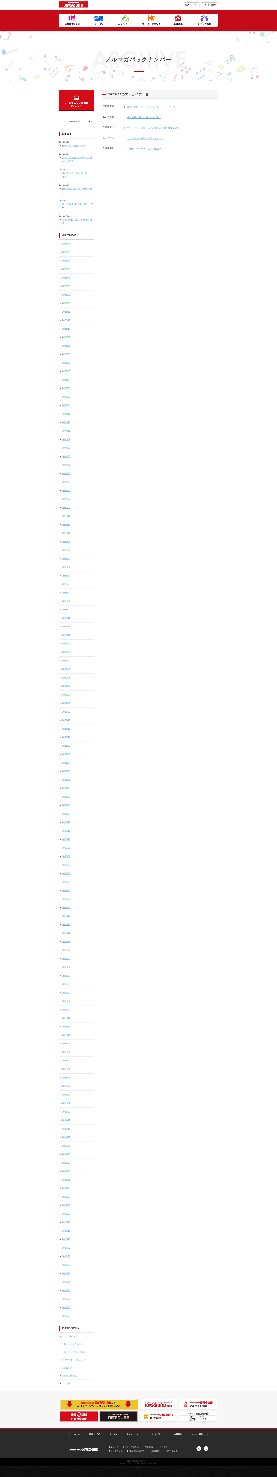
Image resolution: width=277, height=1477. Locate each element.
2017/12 (66, 1120)
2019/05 (66, 975)
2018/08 (66, 1052)
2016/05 (66, 1282)
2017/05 (66, 1180)
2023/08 (66, 550)
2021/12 (66, 720)
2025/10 (66, 329)
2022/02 (66, 703)
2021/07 (66, 763)
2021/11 (66, 729)
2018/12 (66, 1018)
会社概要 (155, 1451)
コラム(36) (65, 1383)
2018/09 (66, 1043)
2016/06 (66, 1273)
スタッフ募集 (197, 1434)
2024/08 (66, 448)
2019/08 (66, 950)
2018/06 (66, 1069)
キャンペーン (132, 1434)
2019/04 (66, 984)
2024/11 (66, 422)
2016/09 (66, 1248)
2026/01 (66, 303)
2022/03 (66, 694)
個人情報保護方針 (137, 1451)
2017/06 (66, 1171)
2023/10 (66, 533)
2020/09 (66, 848)
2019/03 (66, 992)
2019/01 (66, 1009)
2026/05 (66, 269)
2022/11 (66, 626)
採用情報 (163, 1447)
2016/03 (66, 1299)
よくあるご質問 (210, 5)
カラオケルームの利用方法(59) (74, 1352)
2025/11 (66, 320)
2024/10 (66, 431)
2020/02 (66, 899)
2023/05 (66, 575)
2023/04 (66, 584)
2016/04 (66, 1290)
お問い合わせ (171, 1451)
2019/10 (66, 933)
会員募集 (178, 1434)
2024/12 (66, 414)
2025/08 (66, 346)
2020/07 (66, 865)
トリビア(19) (66, 1368)
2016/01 (66, 1316)
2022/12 (66, 618)
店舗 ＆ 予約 (94, 1434)
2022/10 (66, 635)
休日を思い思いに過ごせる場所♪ (144, 117)
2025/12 (66, 312)
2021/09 (66, 746)
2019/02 (66, 1001)
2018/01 (66, 1111)
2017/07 (66, 1163)
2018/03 (66, 1094)
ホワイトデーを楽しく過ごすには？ (145, 138)
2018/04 (66, 1086)
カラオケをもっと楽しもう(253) (74, 1360)
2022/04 (66, 686)
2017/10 (66, 1137)
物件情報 (149, 1447)
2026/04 (66, 278)
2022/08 (66, 652)
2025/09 (66, 337)
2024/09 (66, 439)
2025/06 (66, 363)
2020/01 (66, 907)
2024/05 (66, 473)
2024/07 (66, 456)
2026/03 (66, 286)
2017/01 (66, 1214)
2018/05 (66, 1077)
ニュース (115, 1447)
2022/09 (66, 643)
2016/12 (66, 1222)
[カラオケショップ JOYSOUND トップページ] (83, 1449)
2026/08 (66, 243)
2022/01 (66, 712)
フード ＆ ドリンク (156, 1434)
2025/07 (66, 354)
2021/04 (66, 788)
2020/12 (66, 822)
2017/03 (66, 1197)
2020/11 (66, 831)
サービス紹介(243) (69, 1336)
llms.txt (138, 1467)
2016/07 (66, 1265)
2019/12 (66, 916)
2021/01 (66, 814)
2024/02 (66, 499)
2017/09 (66, 1146)
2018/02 (66, 1103)
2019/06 (66, 967)
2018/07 (66, 1060)
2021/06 (66, 771)
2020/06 (66, 873)
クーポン (113, 1434)
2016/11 (66, 1231)
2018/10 (66, 1035)
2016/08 (66, 1256)
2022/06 (66, 669)
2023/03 (66, 592)
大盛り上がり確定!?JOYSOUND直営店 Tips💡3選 (153, 128)
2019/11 (66, 924)
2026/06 (66, 260)
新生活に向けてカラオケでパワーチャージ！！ (151, 107)
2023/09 (66, 541)
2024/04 (66, 482)
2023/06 (66, 567)
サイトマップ (117, 1451)
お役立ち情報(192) (69, 1375)
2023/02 (66, 601)
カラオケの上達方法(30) (71, 1344)
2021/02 (66, 805)
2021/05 (66, 780)
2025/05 (66, 371)
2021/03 (66, 797)
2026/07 (66, 252)
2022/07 (66, 660)
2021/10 (66, 737)
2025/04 (66, 380)
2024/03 (66, 490)
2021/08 (66, 754)
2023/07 (66, 558)
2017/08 (66, 1154)
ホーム (77, 1434)
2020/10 (66, 839)
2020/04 (66, 882)
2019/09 (66, 941)
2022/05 (66, 677)
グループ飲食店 (132, 1447)
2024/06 (66, 465)
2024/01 (66, 507)
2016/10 (66, 1239)
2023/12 (66, 516)
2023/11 (66, 524)
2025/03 (66, 388)
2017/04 (66, 1188)
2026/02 (66, 295)
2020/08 (66, 856)
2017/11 (66, 1129)
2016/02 (66, 1307)
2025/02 (66, 397)
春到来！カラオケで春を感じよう (144, 149)
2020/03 (66, 890)
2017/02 (66, 1205)
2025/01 (66, 405)
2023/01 (66, 609)
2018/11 (66, 1026)
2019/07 (66, 958)
